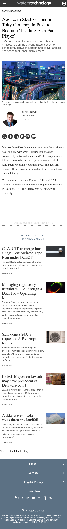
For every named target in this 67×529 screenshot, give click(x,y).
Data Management (11, 11)
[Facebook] (10, 136)
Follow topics (17, 498)
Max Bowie (31, 111)
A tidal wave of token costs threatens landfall (20, 417)
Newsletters (33, 498)
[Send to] (27, 136)
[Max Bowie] (10, 119)
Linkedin (28, 498)
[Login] (64, 3)
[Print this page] (33, 136)
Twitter (22, 498)
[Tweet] (4, 136)
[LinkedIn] (16, 136)
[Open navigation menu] (3, 4)
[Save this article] (22, 136)
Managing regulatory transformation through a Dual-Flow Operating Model (22, 291)
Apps (45, 498)
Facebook (39, 498)
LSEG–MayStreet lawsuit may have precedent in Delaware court (22, 380)
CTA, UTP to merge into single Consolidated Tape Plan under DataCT (22, 252)
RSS (50, 498)
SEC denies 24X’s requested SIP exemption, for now (22, 338)
